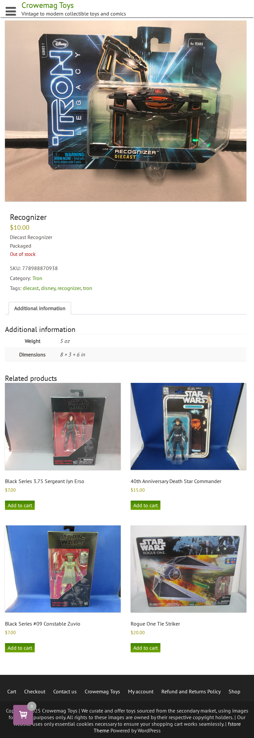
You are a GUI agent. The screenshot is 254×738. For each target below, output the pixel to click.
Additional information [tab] (39, 308)
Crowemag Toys (102, 691)
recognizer (69, 288)
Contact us (65, 691)
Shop (234, 691)
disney (48, 288)
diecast (31, 288)
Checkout (34, 691)
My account (140, 691)
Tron (37, 278)
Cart (11, 691)
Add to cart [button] (20, 505)
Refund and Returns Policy (191, 691)
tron (87, 288)
